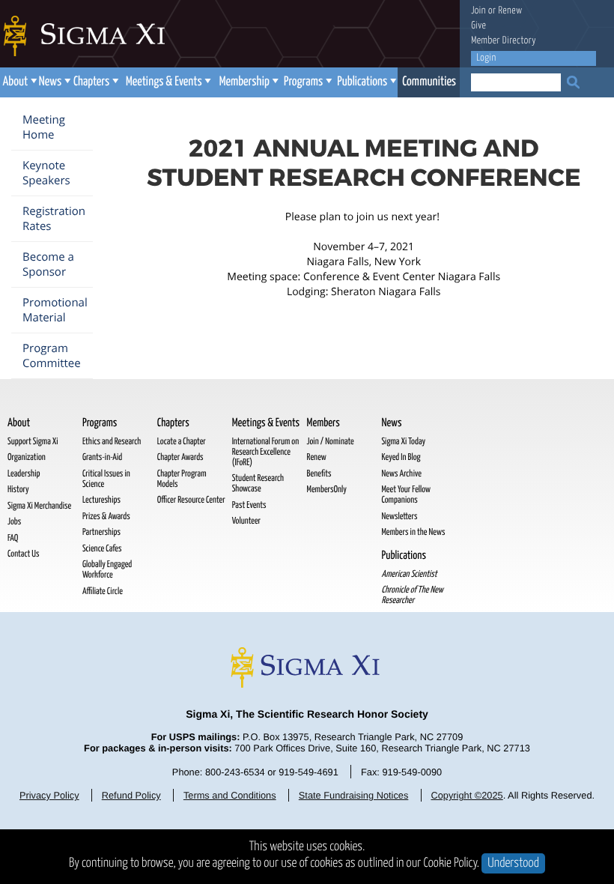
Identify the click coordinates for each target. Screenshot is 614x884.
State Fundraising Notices (354, 795)
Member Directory (503, 41)
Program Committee (51, 356)
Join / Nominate (330, 441)
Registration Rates (53, 219)
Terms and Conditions (229, 795)
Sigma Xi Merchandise (39, 506)
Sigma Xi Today (403, 441)
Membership (244, 82)
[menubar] (230, 82)
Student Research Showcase (258, 483)
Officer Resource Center (191, 500)
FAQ (12, 538)
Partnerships (101, 532)
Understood (513, 863)
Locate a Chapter (181, 441)
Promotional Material (55, 310)
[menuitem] (18, 82)
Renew (510, 11)
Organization (26, 457)
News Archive (401, 474)
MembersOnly (327, 489)
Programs (303, 82)
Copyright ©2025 (466, 795)
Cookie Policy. (452, 863)
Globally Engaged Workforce (107, 570)
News (50, 82)
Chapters (91, 82)
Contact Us (23, 554)
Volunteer (246, 521)
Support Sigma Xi (32, 441)
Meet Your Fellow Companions (406, 495)
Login (486, 58)
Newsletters (399, 516)
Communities (429, 82)
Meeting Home (43, 127)
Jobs (14, 522)
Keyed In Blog (400, 457)
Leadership (23, 474)
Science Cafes (102, 549)
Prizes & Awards (106, 516)
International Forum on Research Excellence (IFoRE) (266, 452)
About (15, 82)
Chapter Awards (180, 457)
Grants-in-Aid (102, 457)
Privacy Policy (49, 795)
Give (478, 26)
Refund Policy (131, 795)
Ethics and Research (111, 441)
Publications (362, 82)
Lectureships (101, 500)
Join (478, 11)
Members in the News (413, 532)
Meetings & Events (164, 82)
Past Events (249, 505)
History (18, 489)
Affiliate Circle (102, 591)
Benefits (319, 474)
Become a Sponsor (48, 264)
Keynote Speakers (46, 173)
